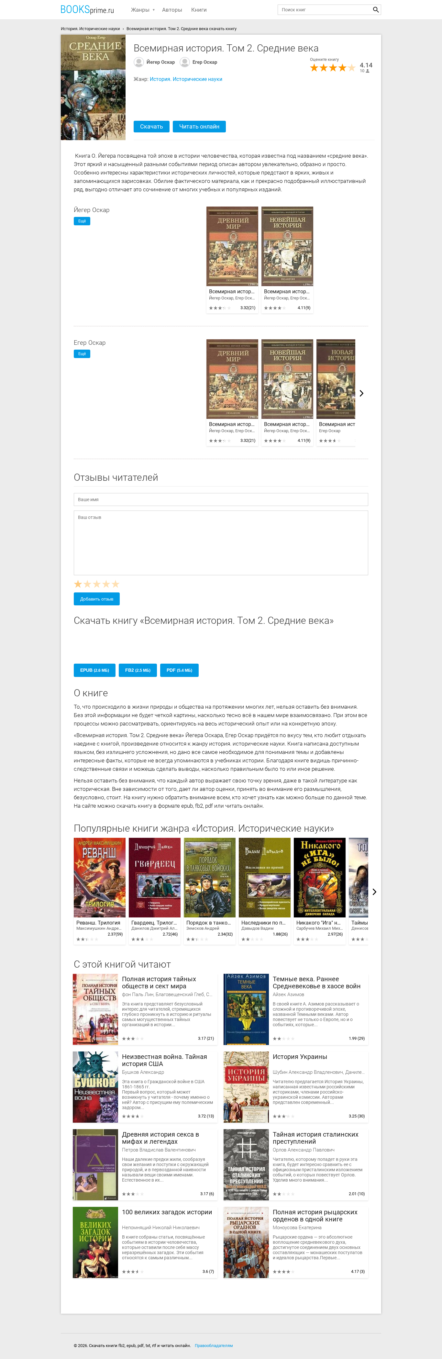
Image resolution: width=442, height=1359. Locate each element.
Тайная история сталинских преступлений (316, 1138)
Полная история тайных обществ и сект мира (159, 982)
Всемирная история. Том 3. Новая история (342, 424)
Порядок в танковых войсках (209, 925)
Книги (199, 9)
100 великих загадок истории (167, 1212)
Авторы (172, 9)
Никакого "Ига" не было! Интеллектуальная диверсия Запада (319, 925)
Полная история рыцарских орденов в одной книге (315, 1215)
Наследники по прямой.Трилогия (264, 925)
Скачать (151, 126)
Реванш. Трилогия (99, 925)
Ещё (82, 221)
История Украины (300, 1057)
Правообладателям (214, 1345)
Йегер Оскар (161, 62)
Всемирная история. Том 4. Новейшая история (287, 292)
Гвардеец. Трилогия (154, 925)
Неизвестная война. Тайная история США (164, 1060)
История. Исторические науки (186, 79)
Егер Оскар (205, 62)
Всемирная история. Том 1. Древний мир (232, 292)
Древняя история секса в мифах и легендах (160, 1138)
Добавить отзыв (96, 598)
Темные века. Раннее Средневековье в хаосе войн (317, 982)
